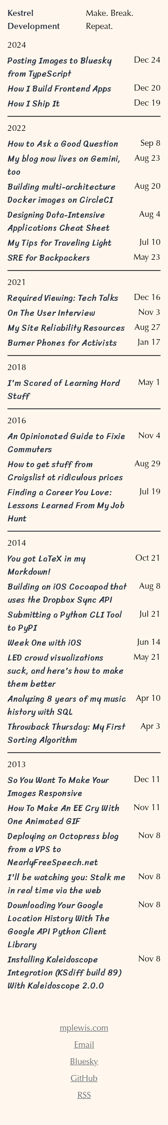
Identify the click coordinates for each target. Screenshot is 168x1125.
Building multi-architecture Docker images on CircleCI (61, 193)
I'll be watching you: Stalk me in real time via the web (66, 884)
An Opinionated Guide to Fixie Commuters (66, 443)
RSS (84, 1096)
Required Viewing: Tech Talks (63, 298)
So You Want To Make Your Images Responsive (58, 787)
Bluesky (84, 1062)
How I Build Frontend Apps (59, 88)
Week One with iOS (44, 642)
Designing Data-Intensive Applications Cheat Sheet (58, 221)
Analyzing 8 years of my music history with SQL (66, 705)
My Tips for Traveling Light (59, 242)
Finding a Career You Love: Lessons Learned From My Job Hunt (66, 505)
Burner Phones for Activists (62, 342)
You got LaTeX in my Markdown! (46, 565)
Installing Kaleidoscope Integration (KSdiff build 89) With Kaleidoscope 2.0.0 (64, 972)
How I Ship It (33, 103)
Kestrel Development (33, 20)
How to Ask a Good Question (62, 143)
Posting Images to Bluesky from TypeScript (59, 67)
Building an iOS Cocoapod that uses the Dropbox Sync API (66, 593)
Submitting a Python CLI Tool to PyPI (64, 621)
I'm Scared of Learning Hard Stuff (63, 390)
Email (84, 1045)
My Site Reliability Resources (66, 327)
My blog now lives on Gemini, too (63, 165)
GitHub (84, 1079)
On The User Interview (51, 313)
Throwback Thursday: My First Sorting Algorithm (66, 733)
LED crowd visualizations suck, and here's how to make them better (65, 670)
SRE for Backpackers (48, 257)
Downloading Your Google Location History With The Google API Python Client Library (58, 925)
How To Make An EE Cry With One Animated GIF (63, 815)
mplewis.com (84, 1029)
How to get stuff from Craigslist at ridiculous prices (65, 471)
